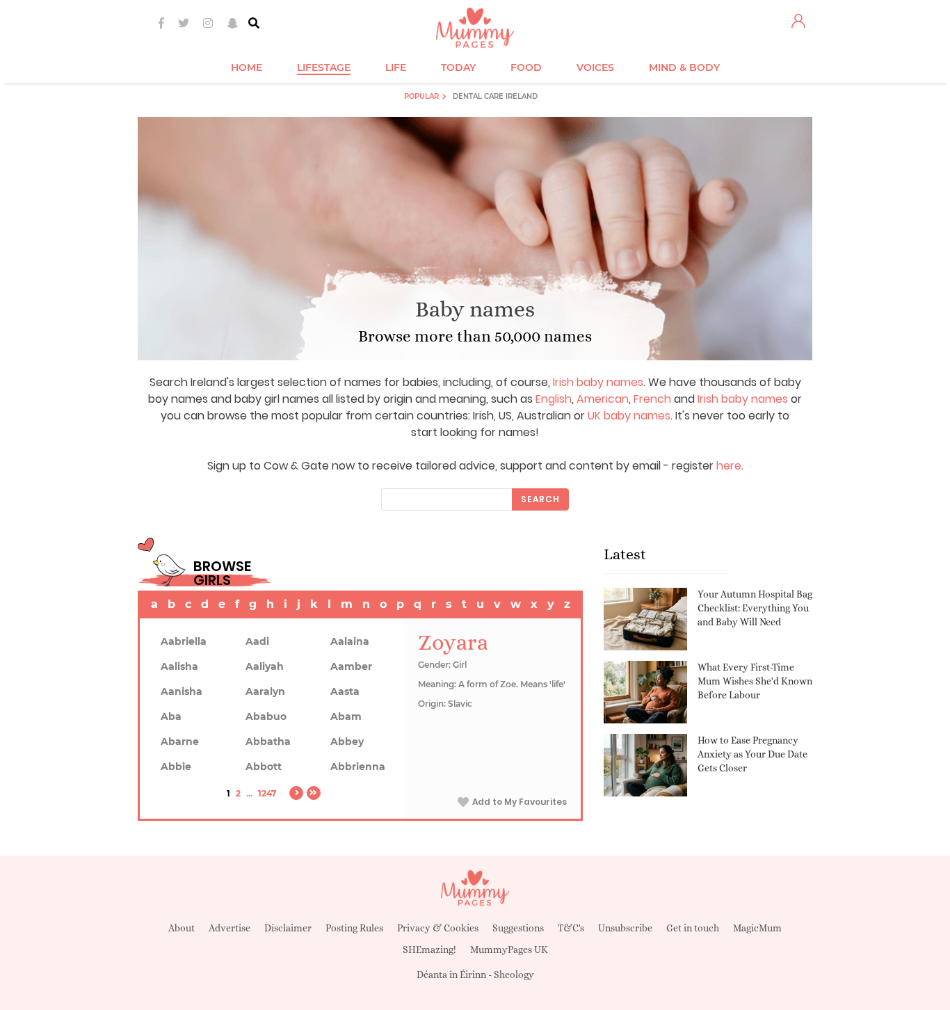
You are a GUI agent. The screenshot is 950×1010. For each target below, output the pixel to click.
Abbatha (268, 741)
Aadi (257, 641)
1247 (267, 793)
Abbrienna (357, 766)
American (603, 399)
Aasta (345, 691)
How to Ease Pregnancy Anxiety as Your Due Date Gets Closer (752, 754)
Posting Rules (354, 927)
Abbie (176, 766)
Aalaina (349, 641)
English (554, 399)
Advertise (229, 927)
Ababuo (266, 716)
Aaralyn (265, 691)
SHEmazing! (429, 949)
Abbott (263, 766)
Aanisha (181, 691)
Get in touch (692, 927)
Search (540, 499)
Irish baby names (598, 382)
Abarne (180, 741)
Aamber (351, 666)
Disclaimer (288, 927)
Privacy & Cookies (437, 927)
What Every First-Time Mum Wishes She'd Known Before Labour (755, 681)
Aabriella (184, 641)
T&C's (571, 927)
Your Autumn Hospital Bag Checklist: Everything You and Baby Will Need (755, 607)
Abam (346, 716)
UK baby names (629, 416)
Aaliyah (264, 666)
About (181, 927)
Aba (171, 716)
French (652, 399)
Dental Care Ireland (495, 96)
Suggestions (518, 927)
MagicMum (757, 927)
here (728, 466)
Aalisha (179, 666)
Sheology (514, 974)
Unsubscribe (625, 927)
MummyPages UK (509, 949)
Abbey (347, 741)
